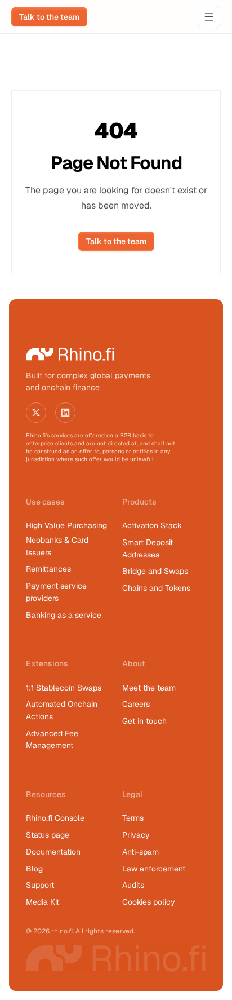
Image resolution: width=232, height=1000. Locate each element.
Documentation (53, 852)
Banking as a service (63, 615)
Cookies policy (148, 902)
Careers (136, 704)
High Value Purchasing (66, 525)
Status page (47, 835)
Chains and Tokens (157, 588)
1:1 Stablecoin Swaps (63, 688)
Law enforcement (153, 869)
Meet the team (149, 688)
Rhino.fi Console (55, 818)
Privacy (136, 835)
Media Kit (42, 902)
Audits (133, 885)
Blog (34, 869)
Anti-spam (140, 852)
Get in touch (144, 721)
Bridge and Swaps (155, 571)
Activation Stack (152, 525)
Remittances (48, 569)
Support (40, 885)
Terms (133, 818)
